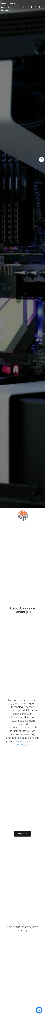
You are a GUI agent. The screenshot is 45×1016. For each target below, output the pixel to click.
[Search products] (41, 159)
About (12, 4)
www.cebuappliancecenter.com (27, 742)
